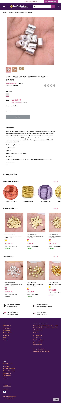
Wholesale (6, 366)
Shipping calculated (16, 102)
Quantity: (8, 111)
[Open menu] (4, 6)
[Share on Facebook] (45, 85)
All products (10, 12)
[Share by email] (54, 85)
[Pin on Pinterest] (48, 85)
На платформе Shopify (8, 398)
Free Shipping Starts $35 (31, 1)
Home (4, 12)
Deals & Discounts (8, 364)
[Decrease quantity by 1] (13, 111)
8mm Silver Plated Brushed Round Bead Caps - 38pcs (13, 285)
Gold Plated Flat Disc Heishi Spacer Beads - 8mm (35, 236)
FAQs (4, 337)
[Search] (53, 6)
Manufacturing (7, 373)
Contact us (6, 335)
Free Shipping (6, 375)
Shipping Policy (7, 330)
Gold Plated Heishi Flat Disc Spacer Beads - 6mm (13, 236)
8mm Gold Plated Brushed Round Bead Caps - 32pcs (35, 285)
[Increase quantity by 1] (22, 111)
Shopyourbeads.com (11, 83)
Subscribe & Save (52, 1)
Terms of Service (7, 333)
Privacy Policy (7, 325)
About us (5, 340)
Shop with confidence (9, 368)
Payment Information (9, 371)
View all (56, 182)
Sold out (17, 117)
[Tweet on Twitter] (51, 85)
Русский (6, 385)
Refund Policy (7, 328)
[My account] (58, 6)
